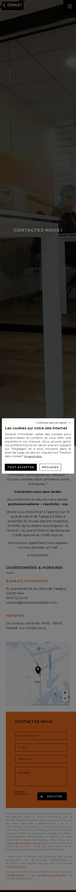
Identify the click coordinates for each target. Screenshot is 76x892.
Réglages (50, 467)
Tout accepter (20, 467)
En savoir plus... (33, 456)
